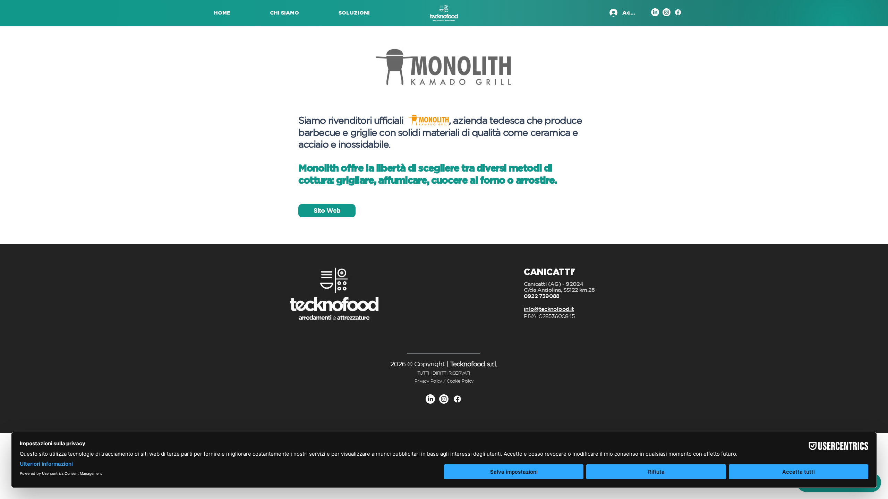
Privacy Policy (428, 381)
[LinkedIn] (655, 12)
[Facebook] (678, 12)
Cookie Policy (460, 381)
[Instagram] (667, 12)
